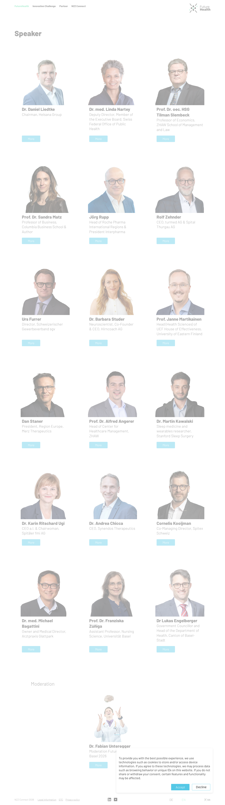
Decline (201, 787)
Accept (180, 787)
